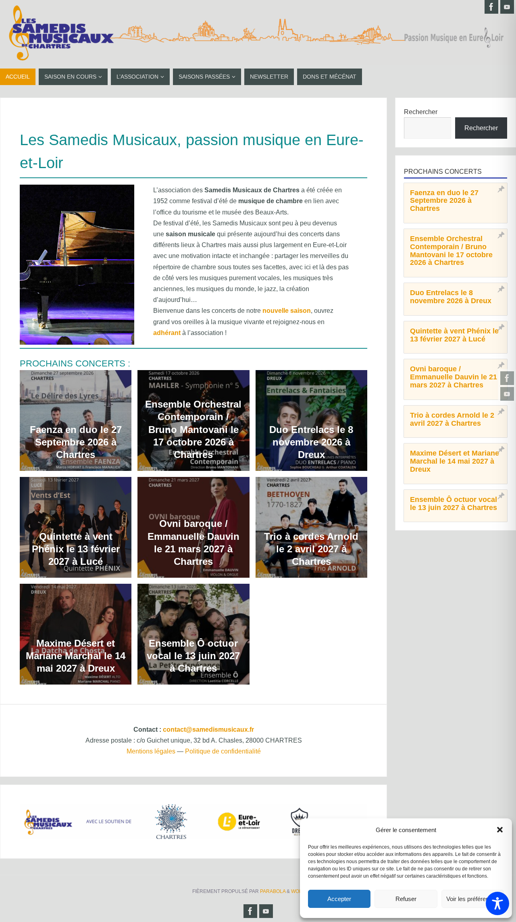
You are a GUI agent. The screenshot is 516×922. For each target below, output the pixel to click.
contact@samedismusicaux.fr (208, 729)
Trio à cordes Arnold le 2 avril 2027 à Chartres (311, 549)
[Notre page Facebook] (507, 378)
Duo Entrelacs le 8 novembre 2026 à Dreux (311, 442)
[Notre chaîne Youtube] (507, 394)
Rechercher (420, 111)
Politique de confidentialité (223, 751)
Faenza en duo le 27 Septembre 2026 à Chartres (76, 442)
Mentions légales (151, 751)
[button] (500, 830)
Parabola (272, 891)
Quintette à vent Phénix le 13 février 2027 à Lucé (76, 549)
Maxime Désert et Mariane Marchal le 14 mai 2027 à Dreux (75, 656)
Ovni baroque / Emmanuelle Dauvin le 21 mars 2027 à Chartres (193, 542)
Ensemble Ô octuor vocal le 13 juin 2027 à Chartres (193, 656)
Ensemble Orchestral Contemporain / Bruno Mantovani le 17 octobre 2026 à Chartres (193, 429)
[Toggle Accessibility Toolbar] (497, 903)
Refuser (405, 898)
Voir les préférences (472, 898)
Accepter (339, 898)
